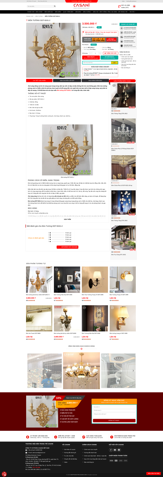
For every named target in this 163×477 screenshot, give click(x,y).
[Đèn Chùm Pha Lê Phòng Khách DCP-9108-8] (123, 130)
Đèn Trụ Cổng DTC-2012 (118, 254)
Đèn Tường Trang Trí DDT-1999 (119, 294)
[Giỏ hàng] (134, 6)
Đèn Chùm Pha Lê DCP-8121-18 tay (121, 185)
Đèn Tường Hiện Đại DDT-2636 (63, 294)
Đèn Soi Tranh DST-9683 (33, 333)
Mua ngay (91, 57)
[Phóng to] (78, 75)
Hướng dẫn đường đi (131, 1)
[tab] (39, 80)
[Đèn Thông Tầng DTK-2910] (123, 202)
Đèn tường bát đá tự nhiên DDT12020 (65, 333)
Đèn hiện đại (49, 12)
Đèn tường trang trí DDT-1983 (118, 333)
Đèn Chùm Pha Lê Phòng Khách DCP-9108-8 (122, 149)
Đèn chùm (39, 12)
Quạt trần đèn (68, 12)
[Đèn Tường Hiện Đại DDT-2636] (67, 280)
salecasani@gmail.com (38, 452)
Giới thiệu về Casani (31, 1)
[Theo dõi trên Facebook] (111, 450)
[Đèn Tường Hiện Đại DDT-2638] (95, 318)
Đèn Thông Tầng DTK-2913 (119, 113)
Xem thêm (67, 219)
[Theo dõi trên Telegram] (119, 450)
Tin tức (132, 12)
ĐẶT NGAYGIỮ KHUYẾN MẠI (111, 39)
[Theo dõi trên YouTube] (115, 450)
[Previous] (29, 370)
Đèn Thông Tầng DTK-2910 (119, 220)
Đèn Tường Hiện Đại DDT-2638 (91, 333)
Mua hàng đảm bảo (42, 1)
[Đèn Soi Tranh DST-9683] (39, 318)
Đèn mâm (58, 12)
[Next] (133, 370)
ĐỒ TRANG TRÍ (122, 12)
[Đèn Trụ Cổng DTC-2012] (123, 238)
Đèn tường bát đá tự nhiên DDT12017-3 (37, 294)
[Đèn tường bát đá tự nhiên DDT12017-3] (39, 280)
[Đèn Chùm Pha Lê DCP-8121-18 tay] (123, 167)
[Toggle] (59, 247)
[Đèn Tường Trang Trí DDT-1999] (123, 280)
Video (123, 1)
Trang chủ (31, 12)
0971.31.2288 (125, 5)
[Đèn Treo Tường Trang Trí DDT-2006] (95, 280)
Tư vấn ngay (109, 57)
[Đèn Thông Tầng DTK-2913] (123, 95)
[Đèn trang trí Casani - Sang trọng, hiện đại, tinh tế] (81, 6)
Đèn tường (87, 12)
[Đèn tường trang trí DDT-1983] (123, 318)
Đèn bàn (78, 12)
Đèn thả (95, 12)
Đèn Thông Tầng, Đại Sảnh (108, 12)
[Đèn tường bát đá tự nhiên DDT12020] (67, 318)
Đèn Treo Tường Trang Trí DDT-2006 (92, 294)
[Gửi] (54, 6)
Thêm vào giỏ (111, 53)
